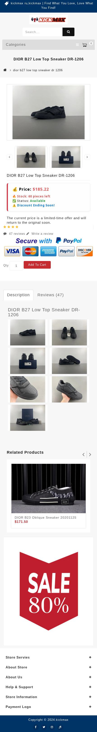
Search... (68, 32)
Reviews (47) (50, 295)
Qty (6, 265)
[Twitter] (44, 727)
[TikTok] (60, 727)
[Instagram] (52, 727)
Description (18, 295)
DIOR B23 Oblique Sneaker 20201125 (45, 517)
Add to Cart (37, 264)
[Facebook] (36, 727)
